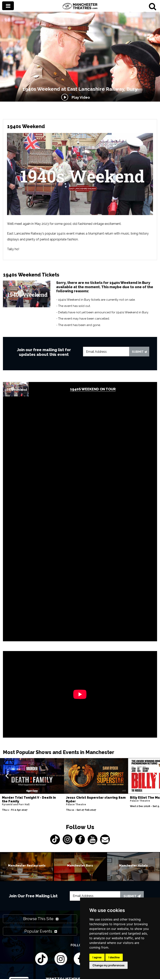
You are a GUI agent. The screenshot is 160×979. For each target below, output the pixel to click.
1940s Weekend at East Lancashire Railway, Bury (80, 89)
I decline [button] (114, 957)
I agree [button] (96, 957)
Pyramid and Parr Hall (15, 804)
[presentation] (7, 775)
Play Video (80, 97)
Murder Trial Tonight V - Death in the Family (29, 799)
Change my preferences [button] (108, 965)
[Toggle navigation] (8, 5)
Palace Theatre (76, 804)
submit (138, 352)
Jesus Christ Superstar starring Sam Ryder (96, 799)
